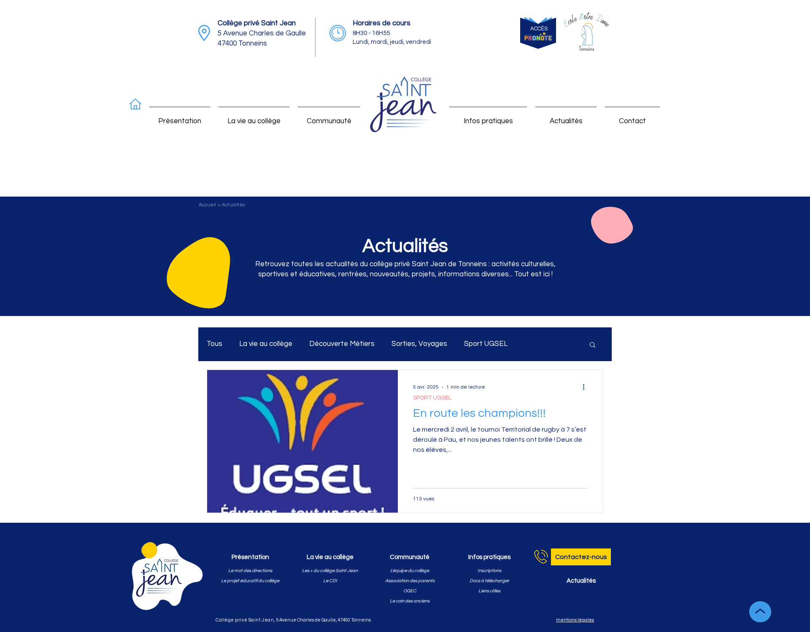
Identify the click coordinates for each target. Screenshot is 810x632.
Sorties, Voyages (419, 344)
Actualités (233, 205)
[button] (593, 345)
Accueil (208, 205)
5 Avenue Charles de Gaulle (262, 33)
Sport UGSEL (486, 344)
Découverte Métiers (342, 344)
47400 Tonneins (242, 43)
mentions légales (575, 620)
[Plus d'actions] (586, 387)
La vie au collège (265, 344)
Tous (214, 344)
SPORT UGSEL (432, 398)
